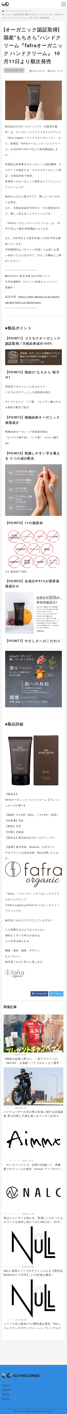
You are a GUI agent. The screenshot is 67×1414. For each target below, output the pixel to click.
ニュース (8, 1054)
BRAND (6, 1390)
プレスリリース (14, 70)
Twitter (58, 993)
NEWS (5, 1394)
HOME (6, 1385)
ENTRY (6, 1399)
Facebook (41, 993)
